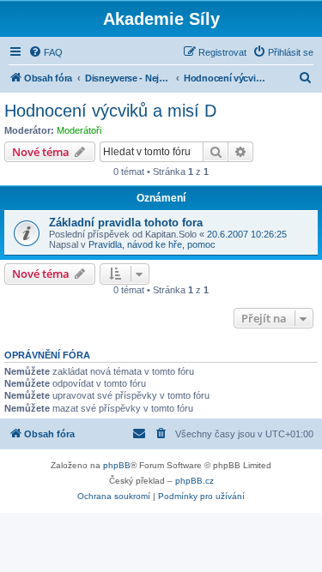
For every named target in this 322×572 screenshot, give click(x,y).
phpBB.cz (194, 480)
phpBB (117, 465)
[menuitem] (45, 52)
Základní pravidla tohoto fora (126, 222)
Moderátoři (79, 130)
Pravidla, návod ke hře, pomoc (152, 244)
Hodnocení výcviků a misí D (110, 110)
